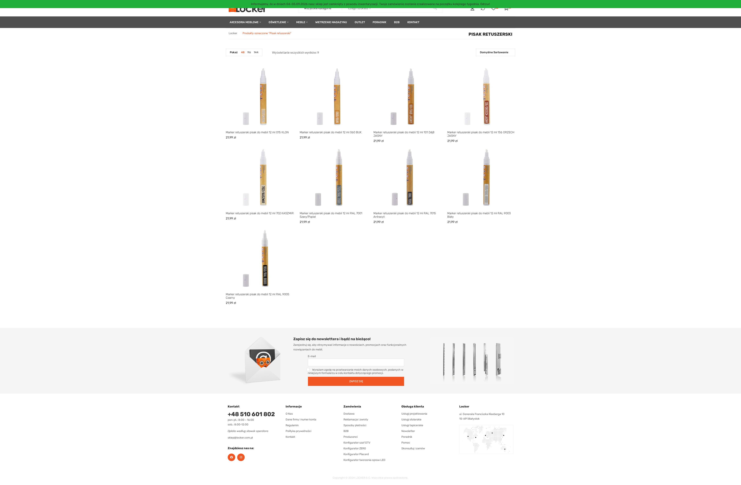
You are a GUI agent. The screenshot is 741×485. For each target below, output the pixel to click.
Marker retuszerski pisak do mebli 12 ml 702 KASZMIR (260, 213)
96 (249, 52)
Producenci (350, 437)
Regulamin (292, 425)
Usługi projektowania (414, 413)
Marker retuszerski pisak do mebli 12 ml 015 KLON (257, 132)
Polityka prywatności (298, 431)
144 (256, 52)
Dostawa (348, 413)
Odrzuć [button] (485, 4)
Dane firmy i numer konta (301, 419)
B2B (346, 431)
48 (242, 52)
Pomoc (405, 442)
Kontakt (290, 437)
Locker (233, 33)
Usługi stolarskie (411, 419)
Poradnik (406, 437)
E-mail (312, 356)
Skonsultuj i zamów (413, 448)
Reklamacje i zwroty (355, 419)
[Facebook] (231, 457)
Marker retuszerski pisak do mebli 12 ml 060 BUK (331, 132)
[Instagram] (241, 457)
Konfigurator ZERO (354, 448)
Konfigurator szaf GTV (356, 442)
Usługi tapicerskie (412, 425)
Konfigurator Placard (356, 454)
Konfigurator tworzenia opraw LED (364, 460)
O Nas (289, 413)
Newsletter (408, 431)
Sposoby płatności (354, 425)
